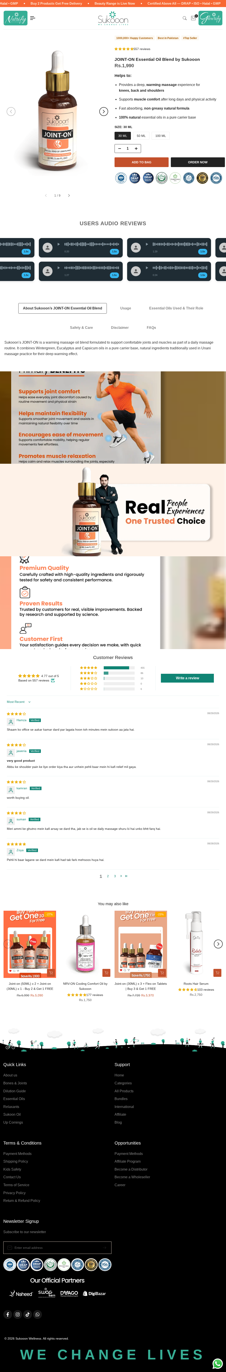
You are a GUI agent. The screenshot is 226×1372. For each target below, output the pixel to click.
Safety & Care (81, 328)
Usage (125, 308)
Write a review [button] (187, 678)
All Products (124, 1091)
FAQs (151, 328)
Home (119, 1075)
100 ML (160, 136)
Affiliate (120, 1114)
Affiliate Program (128, 1161)
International (124, 1107)
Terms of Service (16, 1185)
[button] (124, 49)
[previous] (11, 111)
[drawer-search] (184, 18)
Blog (118, 1122)
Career (120, 1185)
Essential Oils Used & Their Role (176, 308)
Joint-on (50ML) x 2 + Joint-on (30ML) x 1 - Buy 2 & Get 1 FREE (30, 986)
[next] (103, 111)
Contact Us (12, 1177)
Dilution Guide (14, 1091)
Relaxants (11, 1107)
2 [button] (108, 876)
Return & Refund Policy (21, 1201)
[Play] (54, 244)
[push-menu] (32, 18)
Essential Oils (14, 1099)
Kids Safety (12, 1169)
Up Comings (13, 1122)
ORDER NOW (197, 162)
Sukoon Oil (12, 1114)
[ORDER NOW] (51, 973)
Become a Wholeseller (132, 1177)
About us (10, 1075)
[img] (16, 714)
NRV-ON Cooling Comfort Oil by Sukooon (85, 986)
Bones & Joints (15, 1083)
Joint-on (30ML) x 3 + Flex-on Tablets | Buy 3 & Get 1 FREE (141, 986)
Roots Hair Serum (196, 983)
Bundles (121, 1099)
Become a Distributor (131, 1169)
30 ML (122, 136)
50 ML (141, 136)
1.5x (22, 251)
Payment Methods (17, 1154)
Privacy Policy (14, 1193)
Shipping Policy (15, 1161)
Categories (123, 1083)
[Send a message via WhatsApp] (218, 1364)
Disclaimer (120, 328)
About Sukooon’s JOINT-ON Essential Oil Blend (62, 308)
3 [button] (115, 876)
